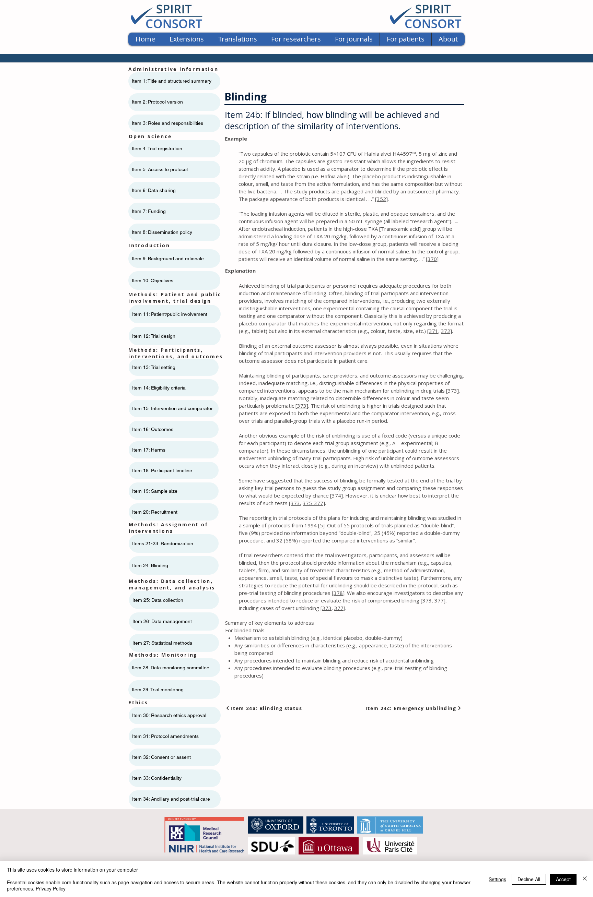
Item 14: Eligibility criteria (159, 388)
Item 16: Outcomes (152, 429)
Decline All (529, 879)
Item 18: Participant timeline (162, 470)
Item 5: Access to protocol (160, 169)
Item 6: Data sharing (154, 190)
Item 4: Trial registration (157, 148)
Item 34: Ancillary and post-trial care (171, 799)
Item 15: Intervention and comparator (172, 408)
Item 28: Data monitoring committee (170, 667)
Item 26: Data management (162, 621)
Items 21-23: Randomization (162, 543)
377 (439, 600)
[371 (432, 330)
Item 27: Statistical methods (162, 643)
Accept (563, 879)
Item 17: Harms (148, 450)
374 (336, 495)
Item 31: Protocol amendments (165, 736)
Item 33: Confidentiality (157, 778)
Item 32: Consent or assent (161, 757)
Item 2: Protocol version (157, 102)
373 (452, 390)
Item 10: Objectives (152, 280)
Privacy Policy (51, 888)
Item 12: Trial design (153, 336)
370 (432, 258)
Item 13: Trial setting (153, 367)
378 (338, 592)
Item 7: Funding (149, 211)
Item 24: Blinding (150, 565)
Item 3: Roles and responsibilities (167, 123)
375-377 (313, 503)
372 (445, 330)
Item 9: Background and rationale (168, 258)
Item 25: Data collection (157, 600)
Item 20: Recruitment (154, 512)
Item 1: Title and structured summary (171, 81)
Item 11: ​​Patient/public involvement (169, 314)
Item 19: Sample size (154, 491)
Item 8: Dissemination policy (162, 232)
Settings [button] (497, 879)
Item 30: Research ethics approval (169, 715)
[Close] (585, 879)
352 (381, 198)
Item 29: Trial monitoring (158, 689)
